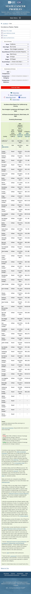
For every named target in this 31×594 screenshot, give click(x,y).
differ (3, 476)
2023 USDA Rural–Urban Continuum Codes (15, 528)
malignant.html (6, 482)
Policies (13, 573)
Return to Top (5, 568)
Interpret (23, 97)
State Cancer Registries (7, 428)
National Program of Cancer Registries (19, 493)
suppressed (13, 556)
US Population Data (19, 463)
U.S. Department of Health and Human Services (15, 582)
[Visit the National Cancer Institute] (11, 1)
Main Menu (14, 18)
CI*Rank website (24, 516)
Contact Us (24, 575)
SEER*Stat (16, 460)
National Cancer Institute (23, 583)
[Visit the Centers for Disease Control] (19, 1)
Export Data (16, 99)
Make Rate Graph (11, 97)
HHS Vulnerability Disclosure (11, 575)
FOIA (26, 573)
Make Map (16, 93)
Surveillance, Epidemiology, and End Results (13, 543)
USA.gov (16, 585)
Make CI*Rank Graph (16, 95)
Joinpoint (16, 471)
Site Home (6, 573)
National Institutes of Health (8, 583)
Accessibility (20, 573)
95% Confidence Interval (20, 134)
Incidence (5, 23)
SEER (8, 552)
